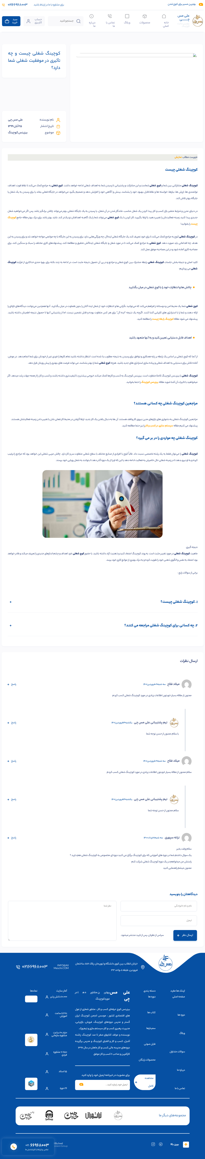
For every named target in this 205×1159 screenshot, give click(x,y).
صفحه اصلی (178, 997)
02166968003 (34, 967)
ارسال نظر (187, 935)
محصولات (144, 23)
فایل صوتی (150, 1044)
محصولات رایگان (147, 1060)
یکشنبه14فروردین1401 (122, 723)
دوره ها (181, 1015)
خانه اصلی (166, 24)
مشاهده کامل (149, 1082)
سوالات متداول (177, 1052)
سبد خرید (14, 21)
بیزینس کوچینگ (150, 382)
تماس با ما (110, 24)
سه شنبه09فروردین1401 (154, 684)
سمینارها (151, 1028)
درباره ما (92, 24)
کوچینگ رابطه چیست (163, 319)
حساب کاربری (38, 21)
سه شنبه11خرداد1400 (153, 838)
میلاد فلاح (173, 684)
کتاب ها (151, 1013)
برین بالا (175, 1144)
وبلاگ (127, 23)
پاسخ (13, 684)
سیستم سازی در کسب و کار (159, 426)
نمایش (178, 157)
